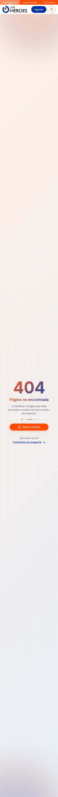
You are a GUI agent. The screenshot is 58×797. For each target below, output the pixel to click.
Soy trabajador (10, 2)
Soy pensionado (30, 2)
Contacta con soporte (29, 442)
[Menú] (52, 9)
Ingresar (38, 9)
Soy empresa (49, 2)
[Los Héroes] (15, 9)
